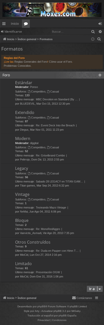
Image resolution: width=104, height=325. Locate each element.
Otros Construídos (32, 242)
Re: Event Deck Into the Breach (55, 125)
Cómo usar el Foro (60, 61)
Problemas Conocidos (17, 65)
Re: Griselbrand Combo (50, 155)
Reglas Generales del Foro (30, 61)
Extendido (24, 112)
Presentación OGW (48, 272)
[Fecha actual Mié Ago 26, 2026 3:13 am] (92, 39)
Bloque (22, 220)
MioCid (24, 254)
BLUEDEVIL (27, 103)
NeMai (24, 211)
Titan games (27, 185)
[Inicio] (52, 9)
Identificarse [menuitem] (101, 24)
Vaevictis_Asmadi (30, 233)
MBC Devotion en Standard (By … (57, 99)
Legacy (21, 168)
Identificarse (13, 31)
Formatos (12, 48)
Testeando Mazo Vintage (51, 207)
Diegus (24, 129)
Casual (54, 91)
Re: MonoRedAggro (48, 228)
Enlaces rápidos (5, 24)
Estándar (23, 82)
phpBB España (67, 315)
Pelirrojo (25, 159)
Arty (37, 311)
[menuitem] (99, 39)
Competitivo (38, 91)
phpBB (41, 306)
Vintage (22, 194)
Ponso (34, 86)
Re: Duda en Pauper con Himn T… (57, 250)
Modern (22, 138)
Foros (27, 24)
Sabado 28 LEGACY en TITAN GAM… (59, 181)
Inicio (15, 23)
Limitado (23, 263)
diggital (34, 143)
